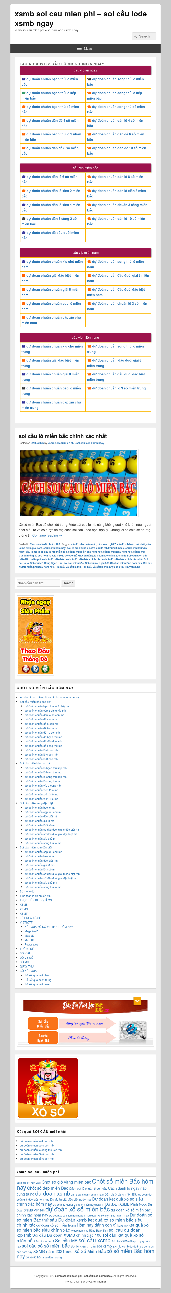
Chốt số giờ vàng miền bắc (66, 1182)
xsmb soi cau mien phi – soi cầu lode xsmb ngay (81, 18)
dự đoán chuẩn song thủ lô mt (43, 843)
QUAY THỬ (27, 966)
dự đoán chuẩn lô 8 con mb (41, 759)
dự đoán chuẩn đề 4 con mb (41, 719)
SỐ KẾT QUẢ (28, 971)
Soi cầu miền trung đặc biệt (36, 803)
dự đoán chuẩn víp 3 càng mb (43, 785)
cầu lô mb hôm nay (54, 548)
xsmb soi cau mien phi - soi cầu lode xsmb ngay (76, 443)
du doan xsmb (52, 1193)
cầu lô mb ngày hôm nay (117, 552)
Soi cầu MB (66, 1240)
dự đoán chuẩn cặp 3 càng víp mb (45, 710)
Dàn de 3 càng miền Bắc (120, 1194)
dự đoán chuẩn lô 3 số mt (40, 825)
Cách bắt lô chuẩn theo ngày (88, 1188)
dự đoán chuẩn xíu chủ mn (41, 882)
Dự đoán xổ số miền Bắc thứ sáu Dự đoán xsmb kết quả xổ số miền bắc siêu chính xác (84, 1219)
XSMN (24, 909)
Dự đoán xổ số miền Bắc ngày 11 (68, 1215)
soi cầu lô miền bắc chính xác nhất (63, 436)
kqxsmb (122, 1225)
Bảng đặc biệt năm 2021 (29, 1182)
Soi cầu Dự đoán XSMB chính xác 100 (67, 1235)
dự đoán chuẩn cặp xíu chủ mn (43, 852)
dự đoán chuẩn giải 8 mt (39, 821)
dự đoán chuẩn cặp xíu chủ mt (43, 812)
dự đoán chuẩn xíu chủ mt (40, 838)
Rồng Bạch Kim (98, 1230)
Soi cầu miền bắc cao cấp (35, 763)
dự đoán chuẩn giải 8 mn (39, 865)
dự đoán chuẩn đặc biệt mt (41, 816)
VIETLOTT (26, 922)
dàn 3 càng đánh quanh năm (87, 1194)
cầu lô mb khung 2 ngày (81, 548)
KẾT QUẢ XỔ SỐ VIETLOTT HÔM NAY (49, 927)
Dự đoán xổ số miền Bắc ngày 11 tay (108, 1215)
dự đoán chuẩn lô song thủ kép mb (46, 777)
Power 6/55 (31, 944)
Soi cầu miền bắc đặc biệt (35, 702)
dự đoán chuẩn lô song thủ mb (43, 781)
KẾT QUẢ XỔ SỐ (30, 918)
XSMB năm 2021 (49, 1251)
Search (68, 583)
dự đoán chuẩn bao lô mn (40, 856)
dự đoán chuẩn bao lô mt (40, 807)
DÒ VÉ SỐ (26, 958)
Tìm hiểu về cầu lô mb (68, 567)
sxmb (117, 1246)
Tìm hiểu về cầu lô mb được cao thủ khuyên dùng (111, 567)
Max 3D (29, 936)
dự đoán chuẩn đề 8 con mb (41, 728)
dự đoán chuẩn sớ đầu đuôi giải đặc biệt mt (51, 834)
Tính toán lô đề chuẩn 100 (45, 544)
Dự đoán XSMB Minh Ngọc (126, 1204)
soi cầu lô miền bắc (53, 559)
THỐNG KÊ (27, 949)
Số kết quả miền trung (38, 980)
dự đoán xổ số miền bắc (77, 1208)
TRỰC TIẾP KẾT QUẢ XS (36, 900)
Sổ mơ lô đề (27, 891)
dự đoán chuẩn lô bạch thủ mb (43, 772)
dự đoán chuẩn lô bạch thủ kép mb (46, 768)
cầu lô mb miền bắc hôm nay (85, 552)
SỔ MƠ (24, 962)
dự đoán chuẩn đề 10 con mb (42, 732)
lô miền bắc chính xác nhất (110, 555)
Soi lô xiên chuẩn (83, 1246)
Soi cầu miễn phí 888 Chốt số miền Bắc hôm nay (113, 563)
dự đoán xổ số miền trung (56, 1225)
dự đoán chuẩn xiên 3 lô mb (41, 794)
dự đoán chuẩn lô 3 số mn (40, 869)
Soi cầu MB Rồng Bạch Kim (46, 563)
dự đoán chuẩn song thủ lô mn (43, 887)
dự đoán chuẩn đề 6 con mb (41, 724)
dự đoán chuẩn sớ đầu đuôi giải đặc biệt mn (51, 878)
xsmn (69, 1251)
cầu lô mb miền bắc (55, 552)
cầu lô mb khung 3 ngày (110, 548)
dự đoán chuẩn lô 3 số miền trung (119, 388)
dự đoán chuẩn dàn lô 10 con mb (44, 715)
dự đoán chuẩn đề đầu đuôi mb (43, 741)
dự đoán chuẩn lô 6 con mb (41, 754)
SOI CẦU (25, 953)
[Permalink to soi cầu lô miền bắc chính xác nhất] (78, 519)
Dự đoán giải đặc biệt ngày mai (70, 1199)
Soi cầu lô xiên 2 (44, 1241)
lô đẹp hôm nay (44, 555)
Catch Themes (98, 1281)
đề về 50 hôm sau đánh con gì (44, 1257)
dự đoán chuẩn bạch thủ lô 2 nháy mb (47, 706)
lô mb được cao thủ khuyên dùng (73, 555)
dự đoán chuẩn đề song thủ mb (43, 746)
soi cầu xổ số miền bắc (46, 1245)
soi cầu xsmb (94, 1240)
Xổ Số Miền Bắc (90, 1251)
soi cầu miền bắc (74, 563)
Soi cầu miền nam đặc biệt (36, 847)
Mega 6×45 (31, 931)
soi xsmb (104, 1246)
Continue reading (47, 535)
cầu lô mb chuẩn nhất (83, 544)
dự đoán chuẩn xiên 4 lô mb (41, 799)
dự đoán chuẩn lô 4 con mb (41, 750)
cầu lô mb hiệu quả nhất (131, 544)
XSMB (24, 905)
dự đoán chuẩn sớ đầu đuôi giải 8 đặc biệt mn (52, 874)
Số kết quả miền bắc (37, 975)
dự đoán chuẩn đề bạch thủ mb (43, 737)
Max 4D (29, 940)
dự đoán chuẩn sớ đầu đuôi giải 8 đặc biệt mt (52, 829)
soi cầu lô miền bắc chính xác (83, 559)
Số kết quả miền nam (37, 984)
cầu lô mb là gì (34, 552)
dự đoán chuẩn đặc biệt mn (41, 860)
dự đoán (143, 1194)
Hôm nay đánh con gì (97, 1225)
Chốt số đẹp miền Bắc (47, 1188)
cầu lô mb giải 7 (107, 544)
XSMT (24, 914)
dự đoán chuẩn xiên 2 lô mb (41, 790)
